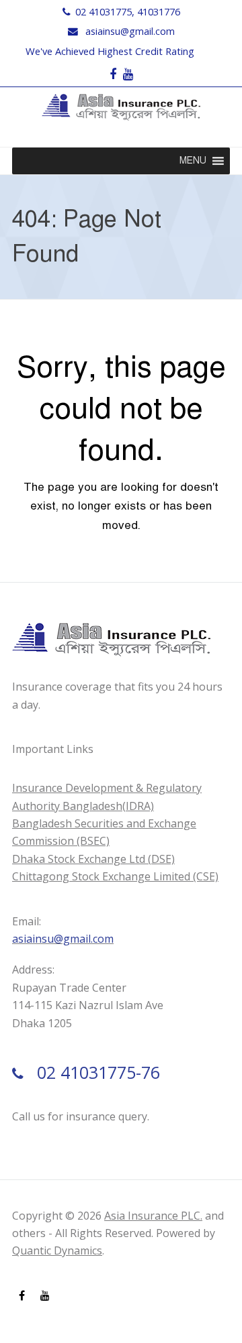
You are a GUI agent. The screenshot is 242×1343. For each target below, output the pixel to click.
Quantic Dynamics (57, 1250)
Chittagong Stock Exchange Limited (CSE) (115, 876)
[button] (192, 161)
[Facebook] (113, 74)
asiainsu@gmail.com (130, 31)
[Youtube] (128, 74)
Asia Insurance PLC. (153, 1215)
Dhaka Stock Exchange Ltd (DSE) (93, 859)
